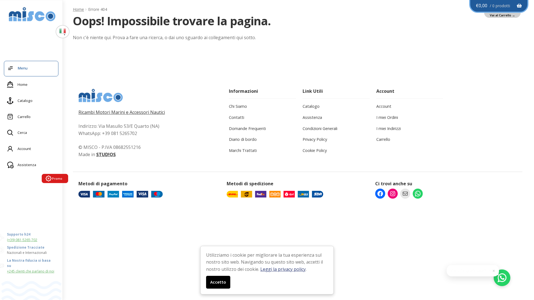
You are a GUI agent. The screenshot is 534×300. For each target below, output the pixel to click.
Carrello (383, 139)
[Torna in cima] (520, 266)
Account (383, 106)
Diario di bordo (243, 139)
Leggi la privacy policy (283, 269)
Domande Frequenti (247, 128)
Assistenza (312, 117)
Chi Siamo (238, 106)
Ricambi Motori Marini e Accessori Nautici (121, 112)
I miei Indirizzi (388, 128)
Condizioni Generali (320, 128)
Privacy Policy (315, 139)
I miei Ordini (387, 117)
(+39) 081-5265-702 (22, 240)
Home (78, 9)
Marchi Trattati (243, 150)
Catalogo (311, 106)
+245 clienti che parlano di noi (30, 271)
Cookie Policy (315, 150)
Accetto (218, 282)
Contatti (236, 117)
